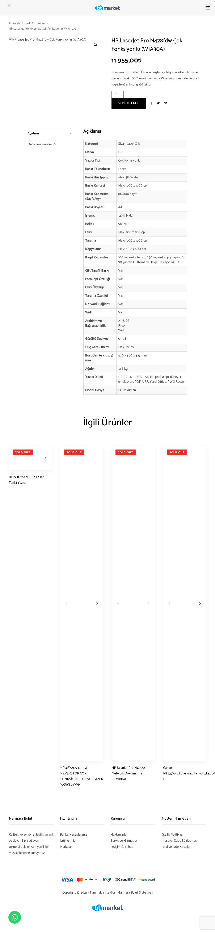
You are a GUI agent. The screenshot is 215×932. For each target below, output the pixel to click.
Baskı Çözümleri (35, 23)
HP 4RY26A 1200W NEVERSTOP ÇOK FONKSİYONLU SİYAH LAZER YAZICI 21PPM (81, 776)
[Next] (45, 458)
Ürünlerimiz (67, 841)
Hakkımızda (119, 834)
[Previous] (15, 458)
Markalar (66, 847)
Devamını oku (18, 490)
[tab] (49, 133)
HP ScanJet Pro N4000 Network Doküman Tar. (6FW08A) (128, 773)
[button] (95, 45)
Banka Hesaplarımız (73, 834)
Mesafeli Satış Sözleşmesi (179, 841)
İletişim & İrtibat (122, 847)
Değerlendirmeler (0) (42, 144)
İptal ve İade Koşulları (176, 847)
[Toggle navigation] (176, 7)
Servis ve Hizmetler (124, 841)
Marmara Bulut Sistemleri (135, 892)
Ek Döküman (127, 390)
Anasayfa (14, 23)
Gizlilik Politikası (172, 834)
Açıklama (33, 133)
